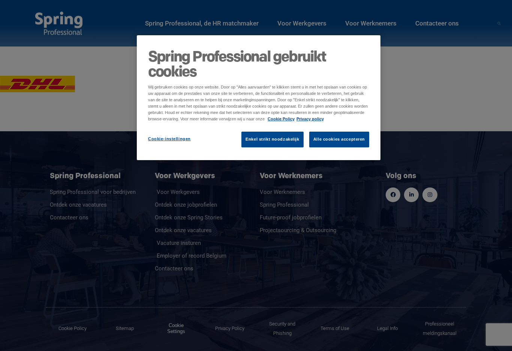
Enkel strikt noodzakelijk (272, 139)
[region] (258, 97)
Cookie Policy (281, 119)
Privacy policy (310, 119)
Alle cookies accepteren (339, 139)
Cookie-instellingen (169, 138)
